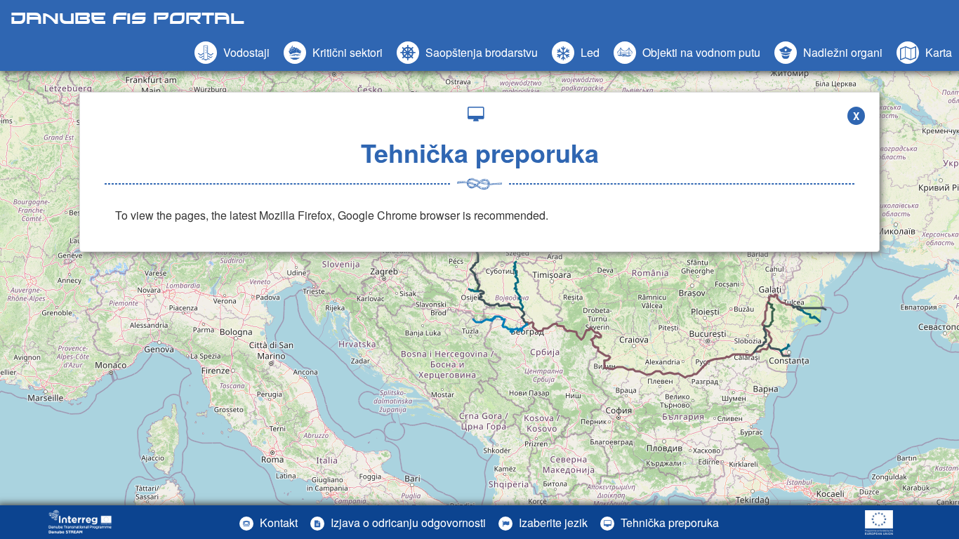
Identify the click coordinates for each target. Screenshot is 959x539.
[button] (687, 52)
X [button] (856, 116)
